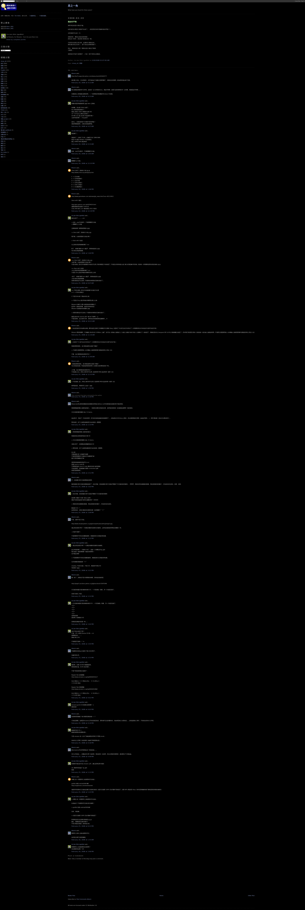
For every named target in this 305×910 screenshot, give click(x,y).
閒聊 (2, 65)
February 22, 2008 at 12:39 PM (83, 211)
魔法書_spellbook (6, 130)
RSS (12, 26)
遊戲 (2, 68)
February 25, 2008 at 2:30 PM (82, 397)
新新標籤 (3, 94)
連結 (2, 156)
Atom (8, 26)
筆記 (2, 77)
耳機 (2, 101)
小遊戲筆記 (32, 15)
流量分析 (3, 134)
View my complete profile (16, 39)
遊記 (2, 148)
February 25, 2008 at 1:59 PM (82, 388)
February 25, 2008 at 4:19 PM (82, 723)
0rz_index (4, 152)
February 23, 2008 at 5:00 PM (82, 253)
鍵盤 (2, 123)
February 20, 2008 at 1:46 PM (82, 189)
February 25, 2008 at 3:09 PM (82, 512)
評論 (2, 136)
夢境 (2, 103)
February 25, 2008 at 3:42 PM (82, 624)
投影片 (3, 125)
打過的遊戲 (43, 15)
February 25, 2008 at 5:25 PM (82, 792)
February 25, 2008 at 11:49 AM (83, 356)
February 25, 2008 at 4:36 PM (82, 743)
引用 (2, 72)
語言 (2, 128)
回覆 (2, 105)
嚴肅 (2, 92)
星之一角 (3, 112)
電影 (2, 150)
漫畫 (2, 97)
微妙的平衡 (72, 22)
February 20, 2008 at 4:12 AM (82, 82)
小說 (2, 117)
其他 (2, 85)
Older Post (251, 895)
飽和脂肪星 (4, 108)
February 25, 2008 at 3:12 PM (82, 538)
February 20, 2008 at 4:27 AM (82, 126)
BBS (2, 154)
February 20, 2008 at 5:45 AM (82, 153)
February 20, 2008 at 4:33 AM (82, 144)
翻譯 (2, 145)
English (3, 70)
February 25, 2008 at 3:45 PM (82, 644)
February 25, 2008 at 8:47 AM (82, 283)
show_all (3, 61)
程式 (2, 63)
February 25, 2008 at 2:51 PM (82, 473)
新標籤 (3, 88)
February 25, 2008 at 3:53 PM (82, 657)
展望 (2, 143)
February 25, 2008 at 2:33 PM (82, 425)
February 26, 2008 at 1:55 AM (82, 840)
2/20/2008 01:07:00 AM (101, 60)
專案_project (4, 119)
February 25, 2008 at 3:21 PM (82, 570)
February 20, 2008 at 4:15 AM (82, 96)
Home (161, 895)
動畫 (2, 99)
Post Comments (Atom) (84, 899)
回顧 (2, 79)
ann (2, 114)
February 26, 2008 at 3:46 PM (82, 851)
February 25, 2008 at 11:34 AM (83, 335)
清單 (2, 121)
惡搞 (2, 141)
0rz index (18, 15)
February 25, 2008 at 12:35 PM (83, 374)
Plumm (73, 168)
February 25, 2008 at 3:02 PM (82, 486)
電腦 (2, 74)
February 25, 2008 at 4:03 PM (82, 709)
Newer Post (71, 895)
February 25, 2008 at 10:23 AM (83, 321)
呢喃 (2, 83)
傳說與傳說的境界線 (6, 139)
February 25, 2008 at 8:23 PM (82, 826)
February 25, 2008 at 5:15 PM (82, 772)
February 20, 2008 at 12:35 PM (83, 163)
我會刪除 (3, 132)
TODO (3, 110)
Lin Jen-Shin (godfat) (77, 101)
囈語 (2, 90)
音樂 (2, 81)
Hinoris (73, 73)
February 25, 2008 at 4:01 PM (82, 698)
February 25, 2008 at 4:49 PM (82, 756)
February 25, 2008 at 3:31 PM (82, 596)
